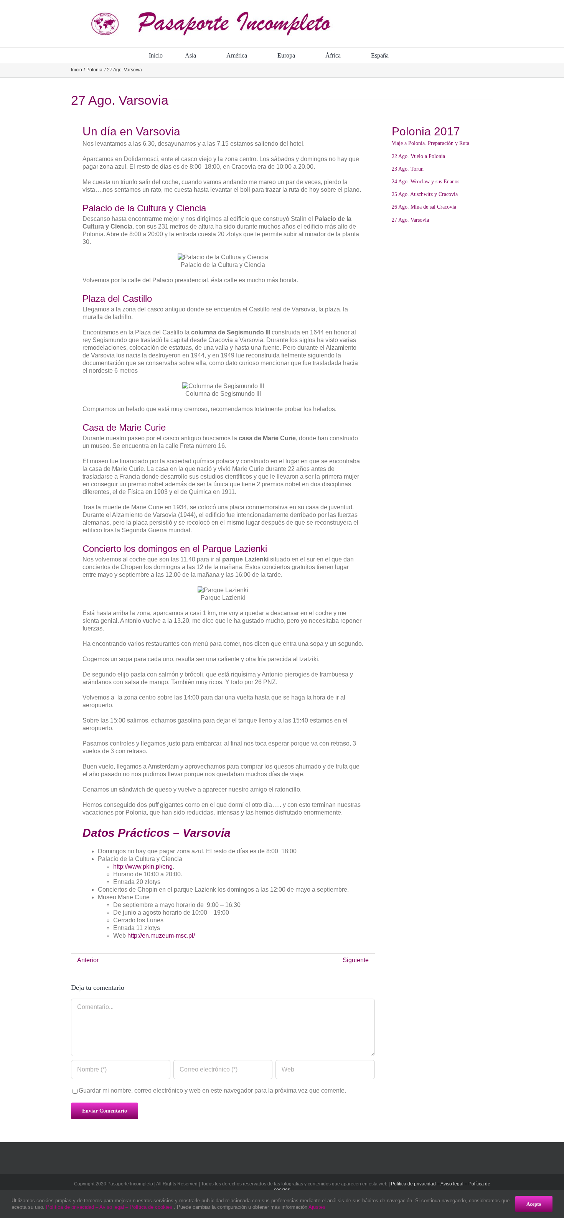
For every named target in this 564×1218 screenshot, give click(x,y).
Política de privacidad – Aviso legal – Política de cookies (110, 1207)
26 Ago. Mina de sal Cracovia (424, 207)
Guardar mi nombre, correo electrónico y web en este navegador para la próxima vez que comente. (212, 1090)
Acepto (533, 1204)
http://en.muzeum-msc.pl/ (161, 935)
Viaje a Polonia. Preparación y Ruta (430, 143)
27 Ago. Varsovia (410, 220)
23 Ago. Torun (408, 169)
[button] (413, 55)
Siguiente (356, 960)
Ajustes (317, 1207)
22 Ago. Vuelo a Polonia (418, 156)
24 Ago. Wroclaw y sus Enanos (425, 181)
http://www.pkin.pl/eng (143, 866)
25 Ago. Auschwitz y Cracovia (425, 194)
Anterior (88, 960)
